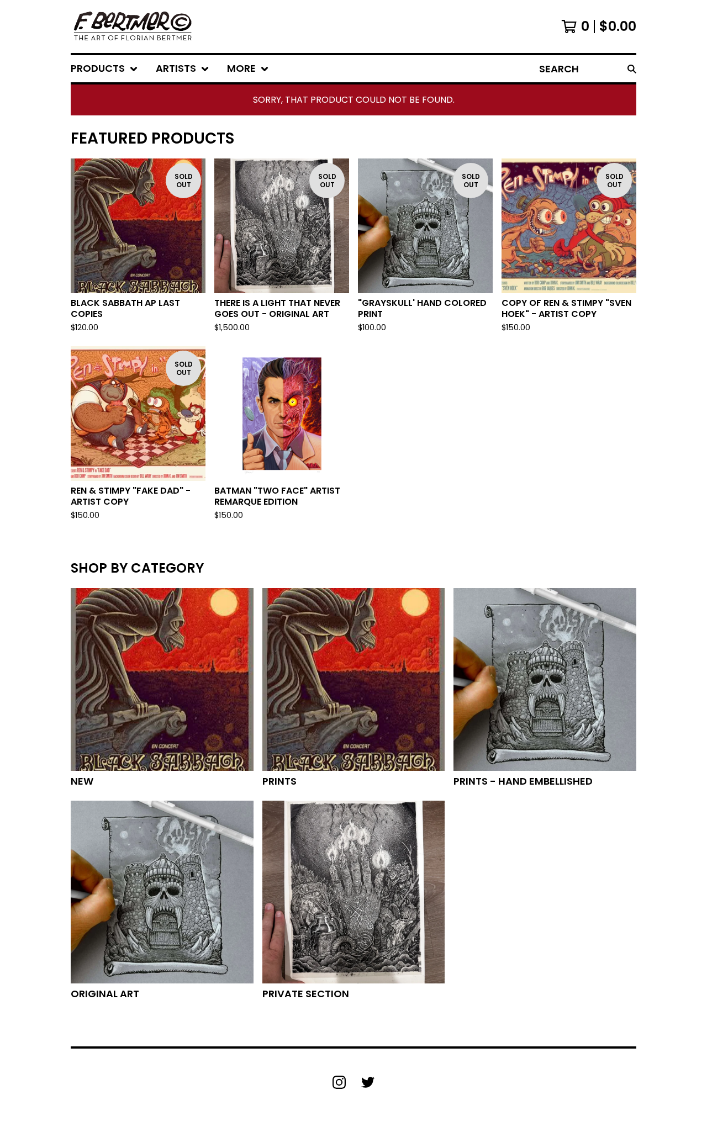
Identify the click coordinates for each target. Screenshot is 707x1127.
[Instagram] (339, 1082)
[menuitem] (104, 68)
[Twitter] (367, 1082)
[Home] (132, 26)
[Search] (632, 68)
